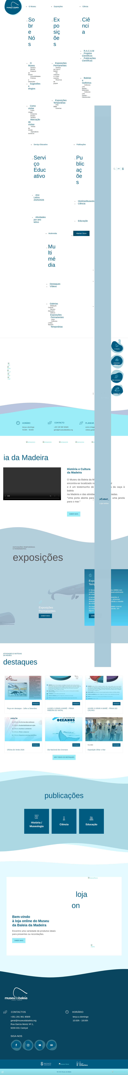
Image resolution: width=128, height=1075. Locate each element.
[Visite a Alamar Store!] (64, 1064)
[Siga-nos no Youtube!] (39, 1045)
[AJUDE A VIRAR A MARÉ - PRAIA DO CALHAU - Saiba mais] (104, 688)
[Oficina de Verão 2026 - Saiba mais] (23, 729)
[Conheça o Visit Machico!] (82, 1065)
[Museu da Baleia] (13, 16)
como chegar (90, 427)
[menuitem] (32, 6)
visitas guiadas (90, 430)
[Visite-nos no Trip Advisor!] (51, 1045)
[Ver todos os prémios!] (30, 442)
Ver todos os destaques (64, 757)
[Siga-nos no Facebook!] (16, 1045)
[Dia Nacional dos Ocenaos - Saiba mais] (63, 729)
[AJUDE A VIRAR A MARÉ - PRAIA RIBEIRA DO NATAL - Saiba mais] (63, 688)
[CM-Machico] (45, 1065)
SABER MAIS (45, 616)
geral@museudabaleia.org (63, 430)
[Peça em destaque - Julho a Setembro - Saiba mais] (23, 688)
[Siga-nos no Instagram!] (28, 1045)
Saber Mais (18, 940)
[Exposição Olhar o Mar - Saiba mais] (104, 729)
